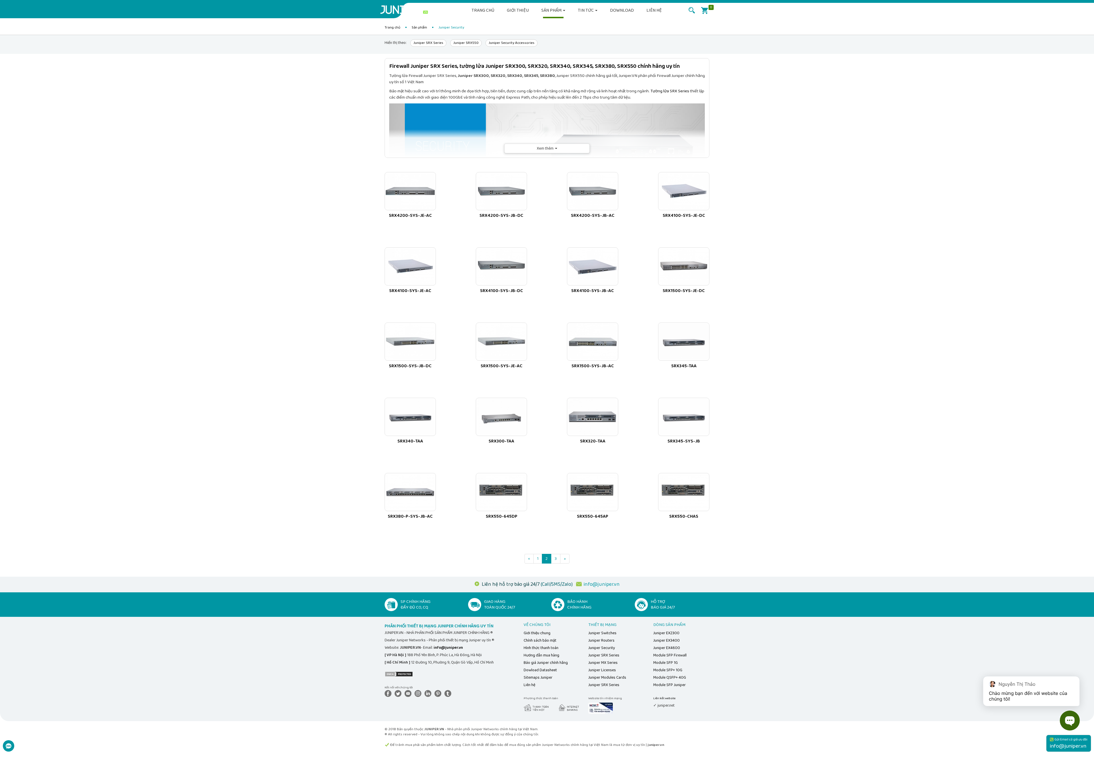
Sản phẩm (551, 10)
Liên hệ (654, 10)
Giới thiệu (518, 10)
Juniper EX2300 (666, 633)
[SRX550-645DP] (501, 492)
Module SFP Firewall (670, 655)
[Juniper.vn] (406, 10)
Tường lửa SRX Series (669, 91)
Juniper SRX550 (466, 43)
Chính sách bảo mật (540, 640)
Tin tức (586, 10)
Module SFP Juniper (669, 685)
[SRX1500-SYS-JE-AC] (501, 342)
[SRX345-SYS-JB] (683, 417)
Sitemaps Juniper (538, 677)
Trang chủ (483, 10)
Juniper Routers (601, 640)
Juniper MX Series (603, 663)
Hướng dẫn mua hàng (541, 655)
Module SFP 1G (665, 663)
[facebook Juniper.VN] (389, 693)
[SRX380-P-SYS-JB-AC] (410, 492)
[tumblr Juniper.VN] (449, 693)
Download (622, 10)
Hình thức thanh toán (541, 648)
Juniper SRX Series (428, 43)
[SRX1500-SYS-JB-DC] (410, 342)
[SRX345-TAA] (683, 342)
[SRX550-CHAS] (683, 492)
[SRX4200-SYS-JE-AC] (410, 191)
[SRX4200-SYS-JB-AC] (592, 191)
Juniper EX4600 (666, 648)
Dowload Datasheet (540, 670)
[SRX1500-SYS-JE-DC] (683, 266)
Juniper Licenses (602, 670)
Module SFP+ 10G (667, 670)
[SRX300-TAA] (501, 417)
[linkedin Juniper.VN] (429, 693)
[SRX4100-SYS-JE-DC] (683, 191)
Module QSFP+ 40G (669, 677)
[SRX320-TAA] (592, 417)
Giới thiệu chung (537, 633)
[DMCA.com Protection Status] (399, 674)
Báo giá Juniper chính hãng (546, 663)
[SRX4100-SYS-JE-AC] (410, 266)
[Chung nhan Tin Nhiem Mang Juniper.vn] (600, 708)
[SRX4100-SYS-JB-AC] (592, 266)
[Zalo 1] (8, 749)
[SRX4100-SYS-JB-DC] (501, 266)
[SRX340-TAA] (410, 417)
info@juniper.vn (601, 584)
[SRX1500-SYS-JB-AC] (592, 342)
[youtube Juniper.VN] (409, 693)
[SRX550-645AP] (592, 492)
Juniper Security (601, 648)
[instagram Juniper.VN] (419, 693)
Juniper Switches (602, 633)
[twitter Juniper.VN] (399, 693)
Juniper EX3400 (666, 640)
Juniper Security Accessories (511, 43)
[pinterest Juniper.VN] (439, 693)
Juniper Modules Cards (607, 677)
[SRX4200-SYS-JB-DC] (501, 191)
